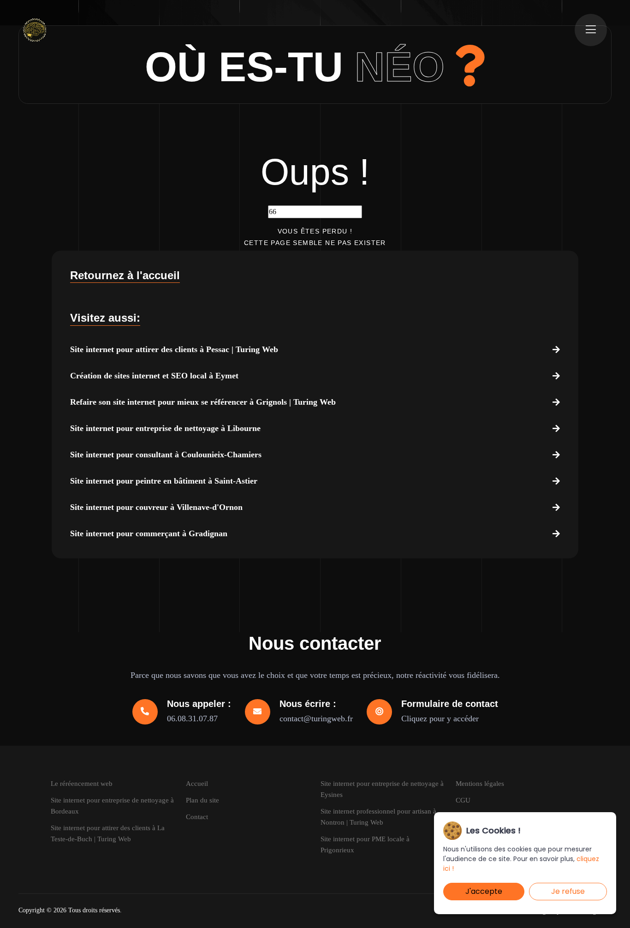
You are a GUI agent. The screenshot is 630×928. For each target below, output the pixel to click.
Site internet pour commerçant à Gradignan (148, 533)
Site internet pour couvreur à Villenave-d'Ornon (156, 507)
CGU (463, 800)
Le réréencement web (82, 783)
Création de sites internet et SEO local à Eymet (154, 375)
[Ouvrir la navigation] (591, 30)
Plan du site (202, 800)
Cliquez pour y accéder (440, 718)
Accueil (197, 783)
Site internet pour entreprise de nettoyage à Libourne (165, 428)
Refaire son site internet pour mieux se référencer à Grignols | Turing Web (203, 402)
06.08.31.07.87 (192, 718)
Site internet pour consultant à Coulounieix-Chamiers (166, 454)
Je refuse (568, 891)
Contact (197, 816)
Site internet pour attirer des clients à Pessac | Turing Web (174, 349)
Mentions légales (480, 783)
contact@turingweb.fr (316, 718)
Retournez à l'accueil (125, 275)
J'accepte (483, 891)
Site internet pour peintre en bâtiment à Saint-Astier (163, 480)
